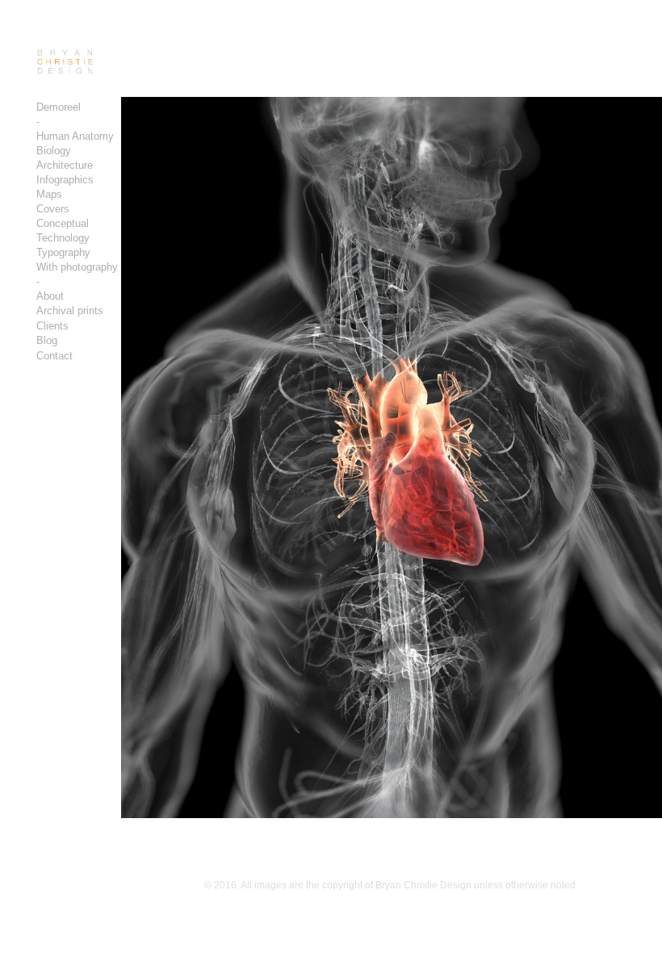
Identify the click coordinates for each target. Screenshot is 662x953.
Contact (54, 356)
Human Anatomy (75, 136)
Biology (53, 151)
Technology (63, 238)
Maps (49, 194)
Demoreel (58, 107)
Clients (52, 326)
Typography (63, 252)
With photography (77, 267)
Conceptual (62, 223)
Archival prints (69, 310)
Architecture (64, 165)
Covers (52, 209)
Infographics (65, 180)
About (50, 296)
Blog (46, 340)
